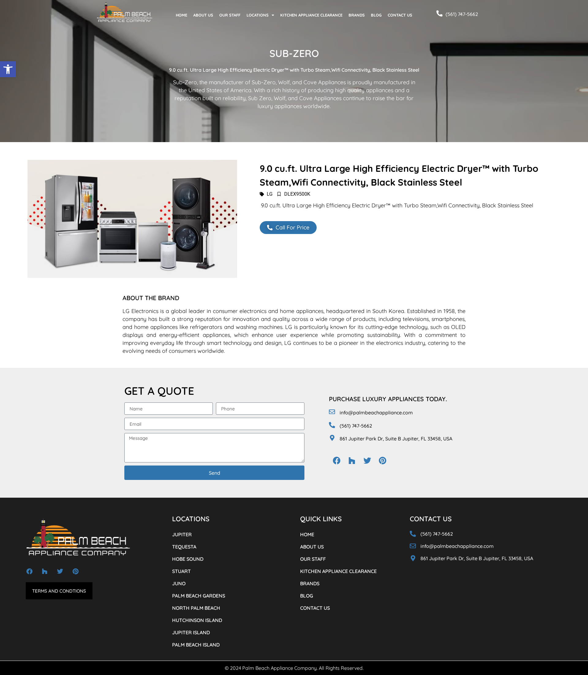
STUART (181, 571)
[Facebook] (336, 460)
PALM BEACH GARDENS (198, 596)
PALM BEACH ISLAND (196, 645)
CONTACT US (400, 15)
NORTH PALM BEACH (196, 608)
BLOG (376, 15)
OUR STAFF (229, 15)
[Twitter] (367, 460)
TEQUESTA (184, 547)
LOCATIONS (258, 15)
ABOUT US (203, 15)
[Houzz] (352, 460)
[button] (8, 69)
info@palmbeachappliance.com (376, 412)
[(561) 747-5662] (439, 13)
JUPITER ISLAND (191, 632)
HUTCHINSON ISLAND (197, 620)
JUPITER (182, 534)
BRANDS (357, 15)
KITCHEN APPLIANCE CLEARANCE (311, 15)
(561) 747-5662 (462, 14)
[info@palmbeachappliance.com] (332, 412)
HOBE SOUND (187, 559)
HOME (181, 15)
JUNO (179, 583)
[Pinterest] (382, 460)
